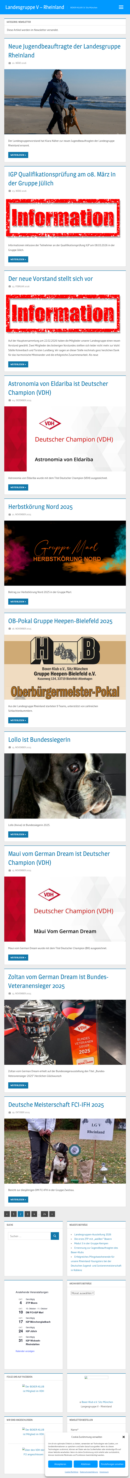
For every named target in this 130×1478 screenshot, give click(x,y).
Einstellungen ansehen (112, 1464)
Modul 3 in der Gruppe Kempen (91, 1243)
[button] (123, 1437)
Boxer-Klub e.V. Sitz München (97, 1402)
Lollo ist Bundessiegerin (39, 739)
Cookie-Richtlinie (71, 1472)
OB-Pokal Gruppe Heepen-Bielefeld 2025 (60, 621)
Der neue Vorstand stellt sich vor (50, 278)
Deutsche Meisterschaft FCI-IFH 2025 (56, 1104)
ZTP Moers (31, 1302)
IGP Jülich (31, 1331)
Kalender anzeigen (25, 1351)
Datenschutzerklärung (89, 1472)
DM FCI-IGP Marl (34, 1312)
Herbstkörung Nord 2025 (40, 506)
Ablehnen (85, 1464)
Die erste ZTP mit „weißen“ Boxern (93, 1238)
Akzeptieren (60, 1464)
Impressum (104, 1472)
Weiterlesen (17, 155)
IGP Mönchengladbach (38, 1321)
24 (44, 1214)
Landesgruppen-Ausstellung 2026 (92, 1234)
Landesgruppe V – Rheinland (34, 7)
